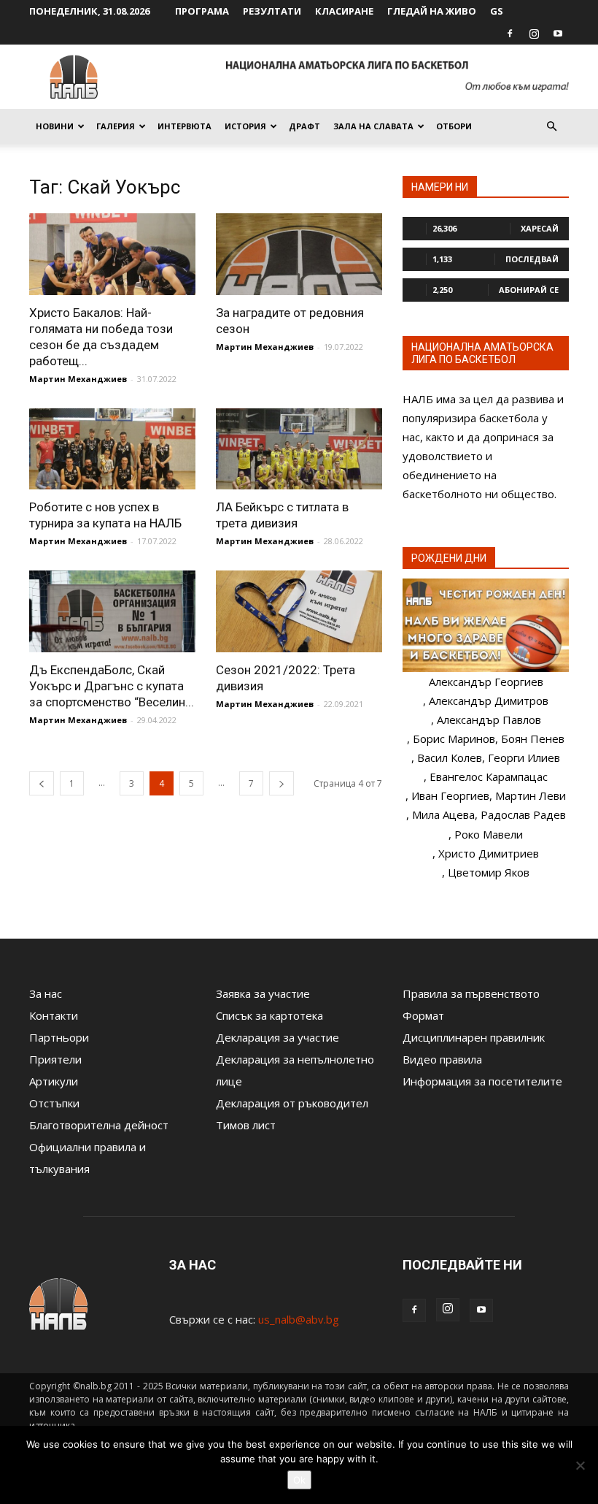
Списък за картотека (269, 1015)
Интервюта (184, 126)
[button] (551, 126)
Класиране (344, 11)
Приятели (55, 1059)
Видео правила (442, 1059)
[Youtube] (558, 34)
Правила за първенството (471, 993)
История (245, 126)
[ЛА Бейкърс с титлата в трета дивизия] (299, 449)
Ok (299, 1480)
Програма (202, 11)
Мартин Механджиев (78, 378)
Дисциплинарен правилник (474, 1037)
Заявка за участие (263, 993)
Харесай (540, 228)
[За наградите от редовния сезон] (299, 254)
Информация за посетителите (482, 1081)
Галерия (115, 126)
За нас (45, 993)
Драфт (304, 126)
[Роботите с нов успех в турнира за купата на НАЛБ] (112, 449)
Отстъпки (54, 1103)
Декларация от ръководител (292, 1103)
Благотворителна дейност (98, 1125)
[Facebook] (510, 34)
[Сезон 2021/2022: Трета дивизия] (299, 611)
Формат (423, 1015)
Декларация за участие (277, 1037)
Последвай (532, 258)
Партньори (59, 1037)
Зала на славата (373, 126)
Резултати (272, 11)
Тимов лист (246, 1125)
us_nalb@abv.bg (298, 1319)
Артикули (53, 1081)
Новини (55, 126)
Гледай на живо (431, 11)
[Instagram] (534, 34)
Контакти (53, 1015)
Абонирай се (529, 289)
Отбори (454, 126)
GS (496, 11)
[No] (579, 1465)
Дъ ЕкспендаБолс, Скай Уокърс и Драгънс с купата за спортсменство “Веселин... (111, 686)
